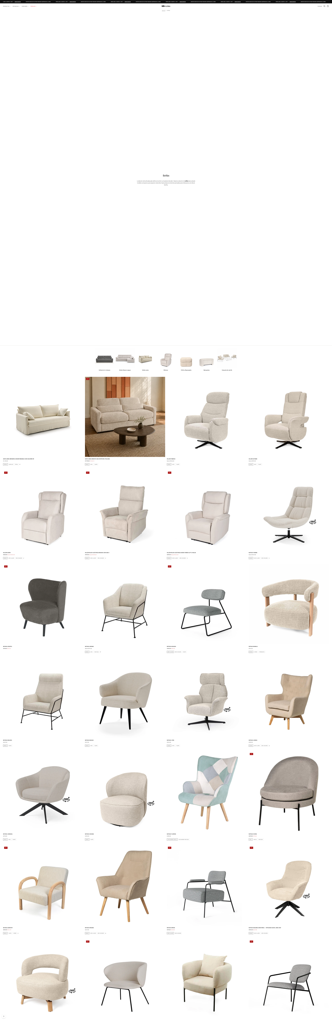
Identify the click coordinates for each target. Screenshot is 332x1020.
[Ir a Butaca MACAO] (125, 698)
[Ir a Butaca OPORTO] (43, 604)
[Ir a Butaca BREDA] (207, 886)
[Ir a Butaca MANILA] (289, 604)
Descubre (24, 6)
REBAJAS (33, 6)
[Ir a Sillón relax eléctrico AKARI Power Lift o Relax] (207, 511)
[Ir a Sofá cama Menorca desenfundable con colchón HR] (43, 417)
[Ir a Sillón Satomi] (289, 417)
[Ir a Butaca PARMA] (289, 511)
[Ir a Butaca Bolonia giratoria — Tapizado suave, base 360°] (289, 886)
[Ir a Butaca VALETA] (289, 979)
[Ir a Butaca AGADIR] (207, 979)
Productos (6, 6)
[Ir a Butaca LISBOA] (289, 698)
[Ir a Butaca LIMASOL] (43, 792)
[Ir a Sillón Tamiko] (207, 417)
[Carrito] (328, 6)
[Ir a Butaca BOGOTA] (43, 979)
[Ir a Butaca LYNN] (207, 698)
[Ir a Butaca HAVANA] (125, 792)
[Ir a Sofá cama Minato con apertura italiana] (125, 417)
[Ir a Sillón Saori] (43, 511)
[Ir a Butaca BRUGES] (125, 886)
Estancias (16, 6)
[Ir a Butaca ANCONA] (125, 979)
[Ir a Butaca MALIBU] (43, 698)
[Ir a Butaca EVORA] (289, 792)
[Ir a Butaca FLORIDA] (207, 792)
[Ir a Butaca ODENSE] (125, 604)
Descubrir (31, 1)
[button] (324, 6)
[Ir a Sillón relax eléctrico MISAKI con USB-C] (125, 511)
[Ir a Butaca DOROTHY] (43, 886)
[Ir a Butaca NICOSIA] (207, 604)
